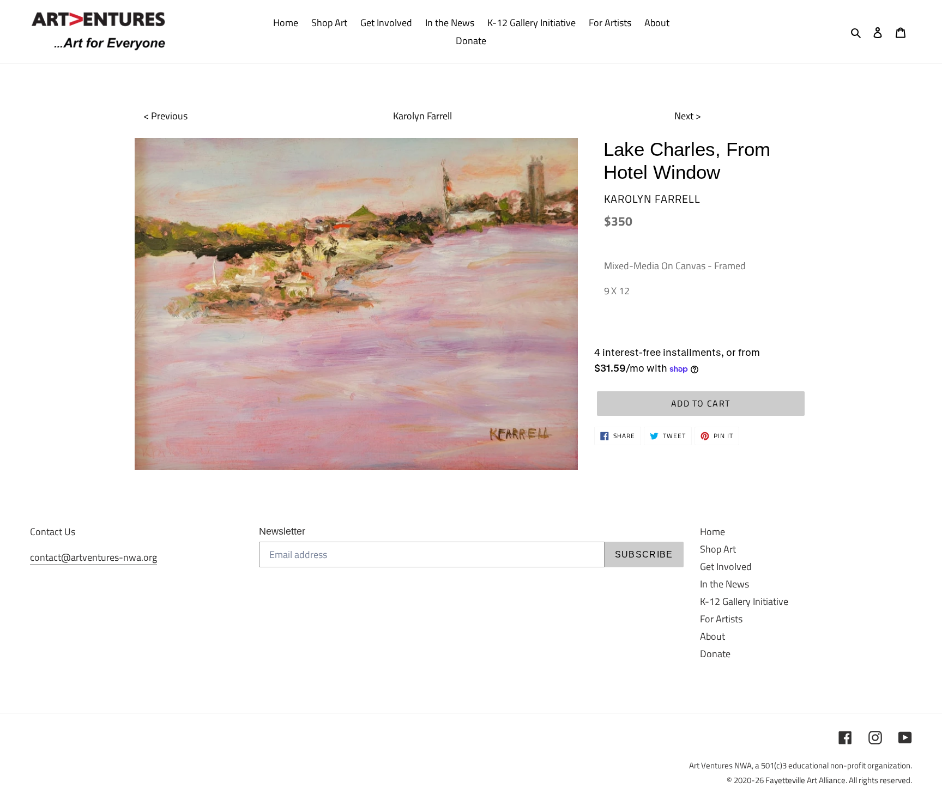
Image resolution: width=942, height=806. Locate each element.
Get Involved (726, 566)
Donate (715, 653)
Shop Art (718, 549)
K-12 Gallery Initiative (744, 601)
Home (712, 531)
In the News (724, 584)
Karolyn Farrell (422, 115)
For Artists (721, 618)
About (712, 636)
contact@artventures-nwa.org (93, 557)
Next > (687, 115)
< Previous (165, 115)
